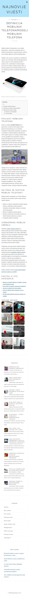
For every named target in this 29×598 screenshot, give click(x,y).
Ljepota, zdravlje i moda (9, 524)
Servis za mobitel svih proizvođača (12, 288)
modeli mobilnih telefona (13, 228)
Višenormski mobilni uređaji (9, 110)
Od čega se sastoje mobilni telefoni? (11, 108)
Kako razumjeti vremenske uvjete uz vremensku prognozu (17, 440)
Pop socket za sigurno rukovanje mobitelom (14, 286)
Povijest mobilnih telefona (9, 106)
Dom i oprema (7, 513)
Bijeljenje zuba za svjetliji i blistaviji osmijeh (16, 403)
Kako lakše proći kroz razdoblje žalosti (15, 379)
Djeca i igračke (7, 510)
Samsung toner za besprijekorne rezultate (15, 483)
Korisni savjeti (7, 520)
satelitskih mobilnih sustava (18, 252)
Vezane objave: (9, 113)
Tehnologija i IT (14, 19)
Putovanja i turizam (8, 534)
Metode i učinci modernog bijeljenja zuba (16, 391)
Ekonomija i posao (8, 517)
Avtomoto (6, 507)
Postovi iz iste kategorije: (11, 111)
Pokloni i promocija (8, 531)
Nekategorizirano (8, 527)
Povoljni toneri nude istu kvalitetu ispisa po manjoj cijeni (17, 470)
